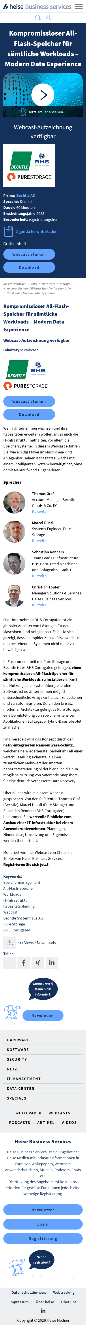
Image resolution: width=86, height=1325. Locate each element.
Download (29, 267)
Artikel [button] (46, 1122)
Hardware (48, 284)
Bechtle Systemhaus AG (23, 918)
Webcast (10, 912)
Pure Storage (14, 924)
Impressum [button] (19, 1301)
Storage (65, 284)
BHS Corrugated (16, 930)
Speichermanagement (21, 882)
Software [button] (18, 1049)
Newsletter (43, 1015)
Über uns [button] (69, 1301)
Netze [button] (13, 1069)
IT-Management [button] (24, 1078)
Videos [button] (69, 1122)
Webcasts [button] (59, 1113)
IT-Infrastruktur (16, 900)
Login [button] (43, 1224)
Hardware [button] (18, 1039)
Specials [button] (16, 1098)
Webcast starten (29, 254)
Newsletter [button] (43, 1209)
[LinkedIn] (43, 1311)
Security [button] (17, 1059)
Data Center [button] (21, 1088)
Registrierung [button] (43, 1238)
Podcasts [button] (19, 1122)
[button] (38, 18)
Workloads (12, 894)
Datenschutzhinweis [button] (28, 1292)
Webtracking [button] (64, 1292)
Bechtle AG (26, 195)
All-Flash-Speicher (18, 888)
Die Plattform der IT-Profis (20, 284)
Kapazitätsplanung (19, 906)
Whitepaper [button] (28, 1113)
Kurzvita (39, 511)
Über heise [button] (45, 1301)
